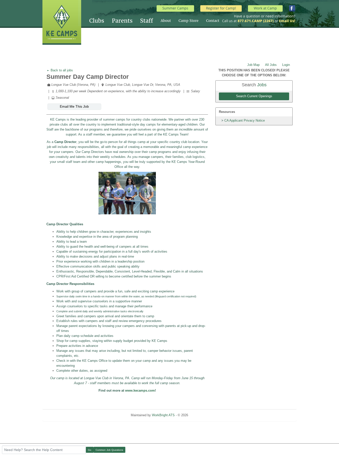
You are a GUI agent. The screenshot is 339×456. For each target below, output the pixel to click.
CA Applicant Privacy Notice (244, 120)
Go (89, 450)
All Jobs (271, 65)
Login (286, 65)
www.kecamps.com (140, 390)
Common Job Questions (109, 450)
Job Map (253, 65)
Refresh (202, 415)
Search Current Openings (254, 96)
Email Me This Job (74, 106)
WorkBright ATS (163, 415)
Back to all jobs (61, 70)
